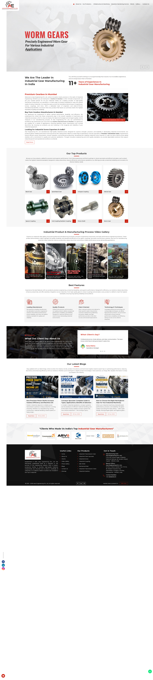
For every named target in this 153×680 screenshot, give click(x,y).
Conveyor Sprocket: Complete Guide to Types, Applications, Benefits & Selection (76, 401)
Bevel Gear (29, 191)
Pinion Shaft (81, 221)
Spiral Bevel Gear (57, 191)
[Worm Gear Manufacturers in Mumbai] (115, 207)
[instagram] (3, 568)
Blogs (63, 466)
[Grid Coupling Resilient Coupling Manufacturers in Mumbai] (63, 207)
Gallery (138, 4)
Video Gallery (65, 461)
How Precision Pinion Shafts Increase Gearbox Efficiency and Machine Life (40, 401)
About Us (78, 4)
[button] (101, 351)
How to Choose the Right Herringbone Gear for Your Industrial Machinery (110, 401)
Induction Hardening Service (120, 4)
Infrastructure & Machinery (101, 4)
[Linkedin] (3, 565)
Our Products (87, 4)
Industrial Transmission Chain (87, 468)
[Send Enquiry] (3, 676)
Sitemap (64, 471)
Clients (132, 4)
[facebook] (3, 561)
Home (63, 454)
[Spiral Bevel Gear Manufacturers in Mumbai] (63, 177)
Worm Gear (107, 221)
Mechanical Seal (83, 466)
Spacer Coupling (30, 221)
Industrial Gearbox (84, 471)
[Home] (74, 3)
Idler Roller (82, 464)
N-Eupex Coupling (83, 191)
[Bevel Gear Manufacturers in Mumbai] (37, 177)
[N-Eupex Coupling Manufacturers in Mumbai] (89, 177)
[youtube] (81, 483)
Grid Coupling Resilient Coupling (61, 221)
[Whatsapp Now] (150, 671)
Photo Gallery (65, 464)
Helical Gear (107, 191)
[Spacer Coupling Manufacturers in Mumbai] (37, 207)
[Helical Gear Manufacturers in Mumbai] (115, 177)
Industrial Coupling (84, 461)
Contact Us (145, 4)
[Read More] (48, 191)
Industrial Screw (83, 459)
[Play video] (35, 261)
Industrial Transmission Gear (87, 454)
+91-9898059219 (111, 477)
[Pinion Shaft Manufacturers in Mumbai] (89, 207)
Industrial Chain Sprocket (86, 456)
